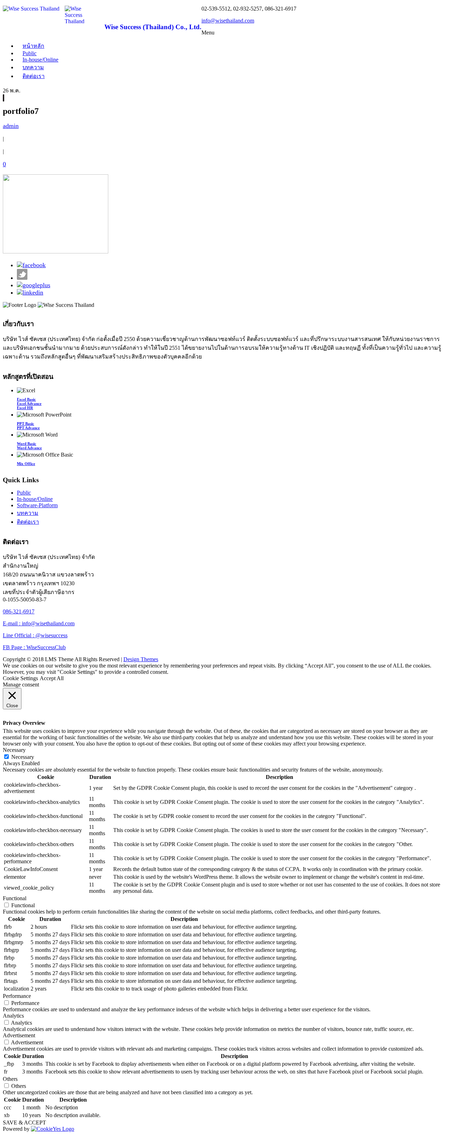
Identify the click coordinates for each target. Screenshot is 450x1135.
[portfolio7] (3, 98)
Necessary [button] (14, 750)
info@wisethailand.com (227, 21)
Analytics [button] (13, 1016)
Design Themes (140, 659)
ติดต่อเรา (33, 76)
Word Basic (26, 443)
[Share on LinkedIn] (30, 292)
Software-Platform (37, 505)
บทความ (33, 67)
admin (11, 125)
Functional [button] (14, 898)
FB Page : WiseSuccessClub (34, 647)
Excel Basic (26, 399)
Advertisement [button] (19, 1035)
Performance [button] (17, 996)
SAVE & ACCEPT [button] (24, 1123)
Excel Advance (29, 403)
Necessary (22, 757)
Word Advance (29, 448)
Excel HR (25, 408)
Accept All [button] (52, 678)
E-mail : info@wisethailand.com (39, 623)
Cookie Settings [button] (20, 678)
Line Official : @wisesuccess (35, 635)
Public (24, 493)
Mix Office (26, 464)
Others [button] (10, 1079)
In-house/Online (40, 60)
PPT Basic (25, 423)
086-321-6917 (18, 611)
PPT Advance (28, 428)
